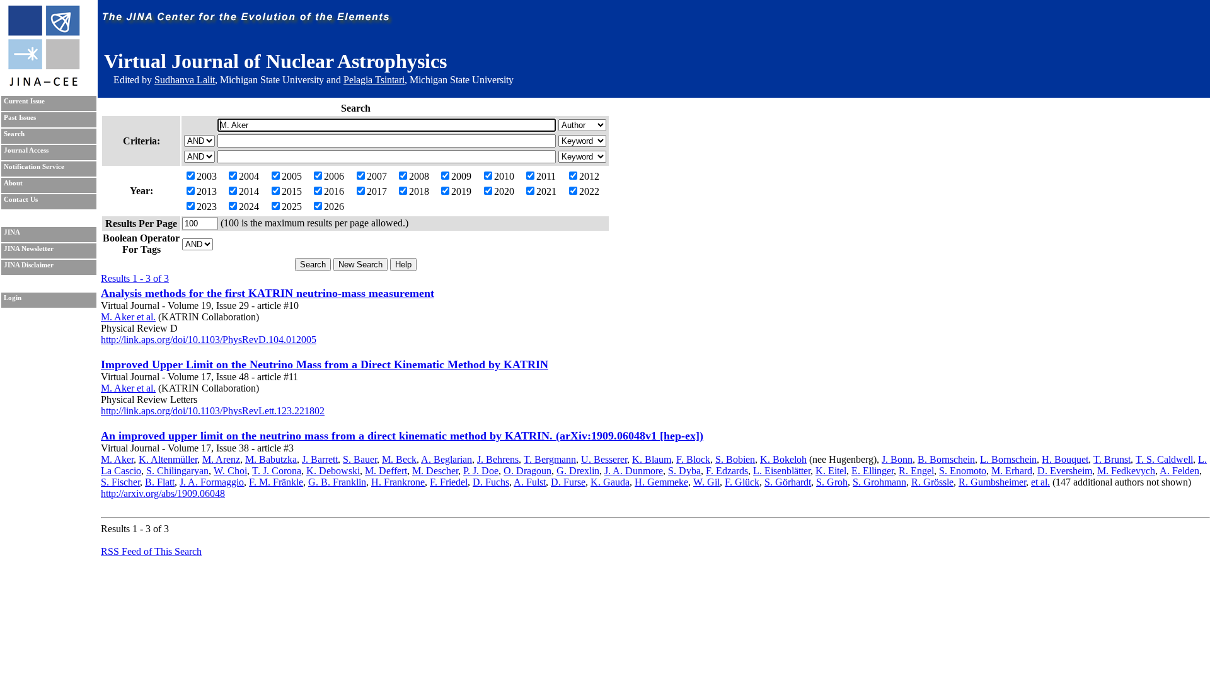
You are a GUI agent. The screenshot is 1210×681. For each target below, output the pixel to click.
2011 (546, 176)
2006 (334, 176)
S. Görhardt (787, 482)
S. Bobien (735, 459)
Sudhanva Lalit (184, 79)
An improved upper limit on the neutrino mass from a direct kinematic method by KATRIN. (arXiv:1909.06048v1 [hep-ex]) (402, 435)
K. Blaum (651, 459)
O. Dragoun (527, 470)
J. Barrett (320, 459)
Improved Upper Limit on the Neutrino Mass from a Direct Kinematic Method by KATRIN (324, 364)
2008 (419, 176)
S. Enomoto (962, 470)
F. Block (693, 459)
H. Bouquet (1065, 459)
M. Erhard (1011, 470)
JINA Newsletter (29, 248)
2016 (334, 191)
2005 (292, 176)
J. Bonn (897, 459)
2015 (292, 191)
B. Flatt (160, 482)
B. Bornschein (946, 459)
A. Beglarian (446, 459)
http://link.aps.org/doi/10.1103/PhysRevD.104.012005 (208, 339)
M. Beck (399, 459)
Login (12, 297)
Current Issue (24, 101)
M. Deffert (386, 470)
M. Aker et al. (128, 316)
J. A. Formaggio (212, 482)
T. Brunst (1112, 459)
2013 (207, 191)
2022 (589, 191)
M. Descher (435, 470)
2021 (546, 191)
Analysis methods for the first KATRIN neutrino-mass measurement (267, 293)
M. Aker (117, 459)
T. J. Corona (276, 470)
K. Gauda (610, 482)
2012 (589, 176)
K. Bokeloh (783, 459)
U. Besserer (604, 459)
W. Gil (706, 482)
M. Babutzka (271, 459)
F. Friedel (449, 482)
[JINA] (43, 83)
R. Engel (916, 470)
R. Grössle (932, 482)
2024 (249, 206)
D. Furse (568, 482)
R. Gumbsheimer (992, 482)
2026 (334, 206)
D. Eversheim (1064, 470)
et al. (1040, 482)
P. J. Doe (480, 470)
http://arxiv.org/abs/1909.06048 (163, 493)
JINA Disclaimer (29, 265)
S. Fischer (120, 482)
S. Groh (832, 482)
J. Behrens (498, 459)
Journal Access (26, 150)
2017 (377, 191)
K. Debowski (333, 470)
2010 (504, 176)
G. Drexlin (577, 470)
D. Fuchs (491, 482)
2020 (504, 191)
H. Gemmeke (661, 482)
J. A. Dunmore (633, 470)
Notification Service (34, 166)
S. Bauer (360, 459)
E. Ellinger (872, 470)
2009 (461, 176)
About (13, 183)
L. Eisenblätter (781, 470)
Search (14, 134)
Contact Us (21, 199)
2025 (292, 206)
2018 (419, 191)
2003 (207, 176)
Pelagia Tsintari (374, 79)
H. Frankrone (398, 482)
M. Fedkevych (1126, 470)
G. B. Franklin (337, 482)
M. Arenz (221, 459)
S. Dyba (684, 470)
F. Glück (742, 482)
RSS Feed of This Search (151, 551)
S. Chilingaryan (177, 470)
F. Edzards (727, 470)
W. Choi (230, 470)
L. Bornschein (1008, 459)
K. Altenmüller (168, 459)
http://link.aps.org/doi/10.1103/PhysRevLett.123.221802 (213, 410)
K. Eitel (830, 470)
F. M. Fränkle (276, 482)
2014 (249, 191)
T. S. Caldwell (1164, 459)
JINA (12, 232)
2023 (207, 206)
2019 (461, 191)
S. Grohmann (879, 482)
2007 (377, 176)
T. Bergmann (550, 459)
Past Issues (20, 117)
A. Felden (1179, 470)
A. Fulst (530, 482)
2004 (249, 176)
